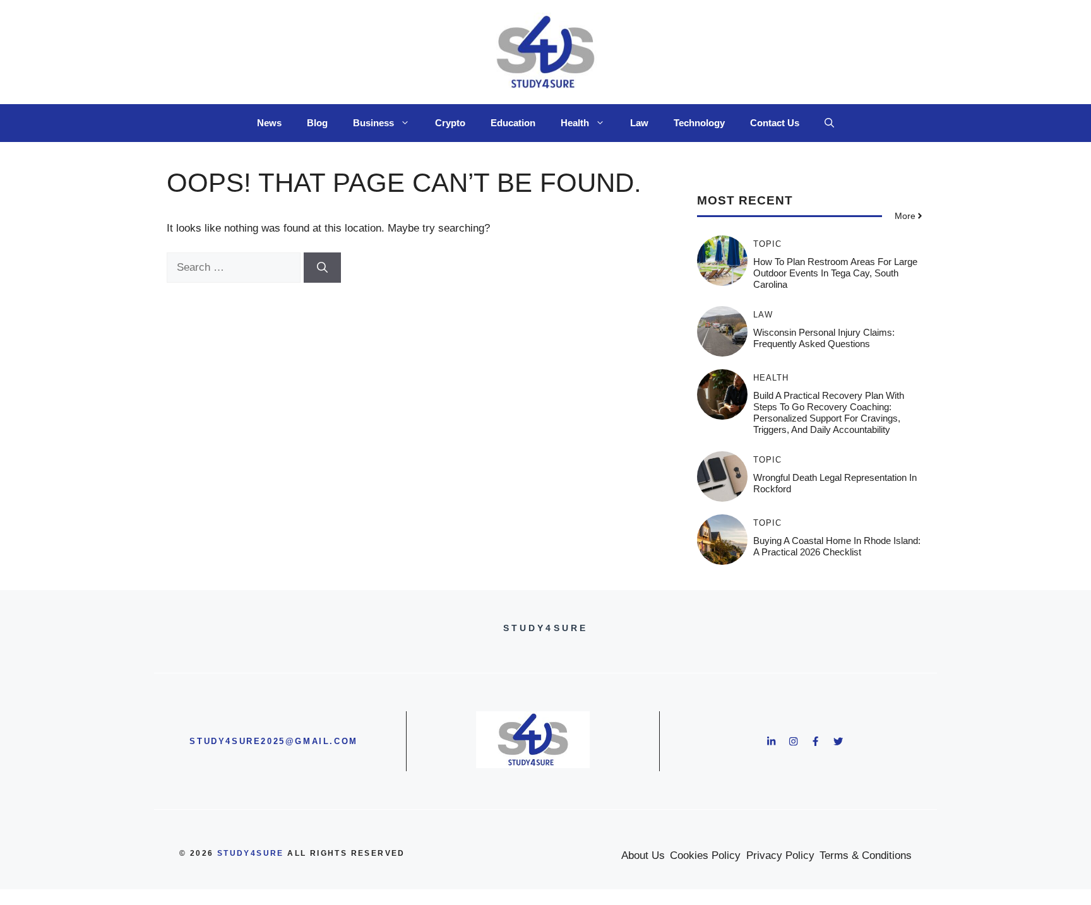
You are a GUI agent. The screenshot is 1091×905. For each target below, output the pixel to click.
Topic (767, 244)
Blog (317, 122)
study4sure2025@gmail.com (273, 741)
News (269, 122)
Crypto (450, 122)
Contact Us (774, 122)
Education (513, 122)
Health (575, 122)
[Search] (322, 267)
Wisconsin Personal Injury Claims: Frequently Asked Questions (824, 338)
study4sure (250, 853)
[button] (829, 123)
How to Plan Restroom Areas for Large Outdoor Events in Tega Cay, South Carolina (835, 273)
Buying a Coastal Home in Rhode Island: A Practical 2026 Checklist (837, 546)
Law (639, 122)
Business (373, 122)
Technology (699, 122)
